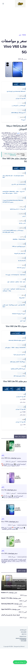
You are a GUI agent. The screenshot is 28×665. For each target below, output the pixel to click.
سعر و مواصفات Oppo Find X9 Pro (10, 609)
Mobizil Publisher (22, 461)
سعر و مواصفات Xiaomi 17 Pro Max (11, 598)
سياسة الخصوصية (23, 636)
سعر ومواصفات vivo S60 (9, 553)
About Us (24, 634)
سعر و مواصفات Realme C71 (9, 592)
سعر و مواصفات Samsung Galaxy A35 (11, 603)
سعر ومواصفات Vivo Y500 (10, 521)
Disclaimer (23, 632)
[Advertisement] (14, 19)
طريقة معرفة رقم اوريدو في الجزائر (10, 615)
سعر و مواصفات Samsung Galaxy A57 (14, 585)
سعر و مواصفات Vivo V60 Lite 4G (10, 154)
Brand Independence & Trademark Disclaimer (21, 640)
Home (24, 35)
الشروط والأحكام (23, 630)
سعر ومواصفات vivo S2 (9, 489)
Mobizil (22, 646)
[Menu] (3, 3)
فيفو (20, 35)
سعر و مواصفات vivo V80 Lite (11, 458)
